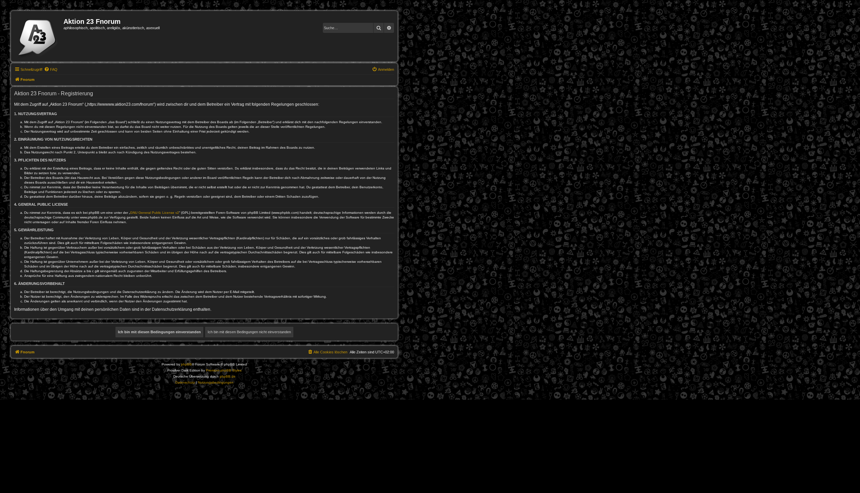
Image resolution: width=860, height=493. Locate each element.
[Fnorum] (38, 36)
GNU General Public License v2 (154, 212)
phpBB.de (227, 376)
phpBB (186, 364)
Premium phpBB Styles (224, 370)
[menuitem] (50, 69)
